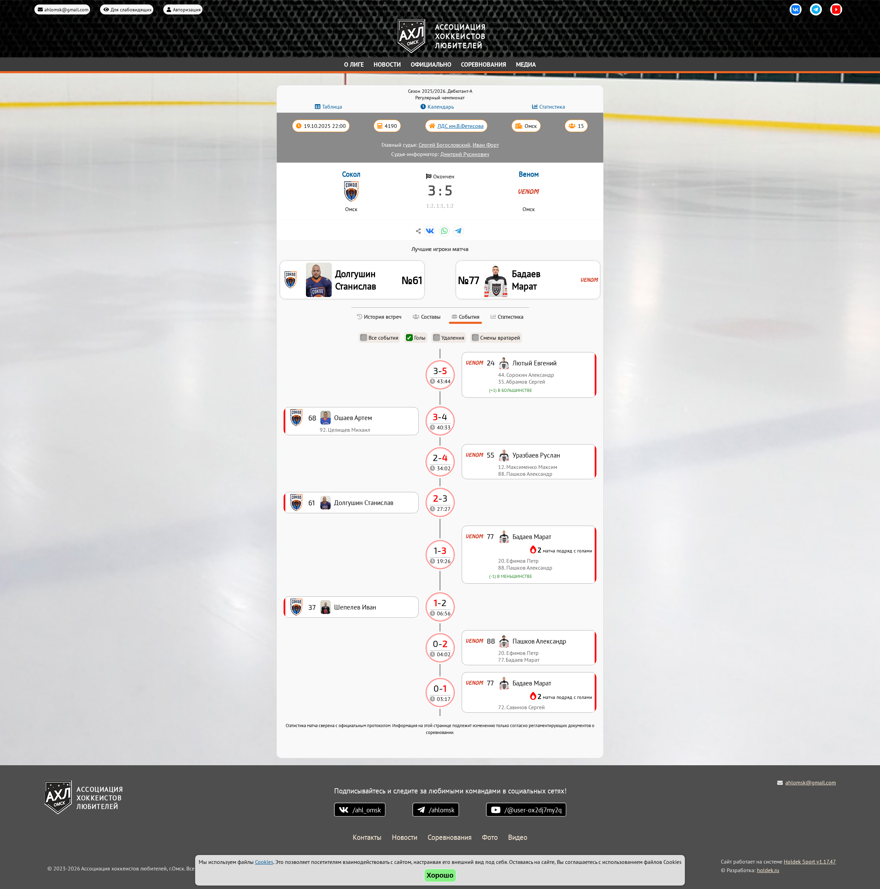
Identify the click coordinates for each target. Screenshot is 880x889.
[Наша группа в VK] (796, 9)
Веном (529, 174)
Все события (383, 337)
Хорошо (440, 875)
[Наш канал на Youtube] (836, 9)
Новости (387, 64)
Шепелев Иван (355, 607)
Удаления (452, 337)
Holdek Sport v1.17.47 (810, 861)
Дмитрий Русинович (464, 154)
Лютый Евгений (535, 363)
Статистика (552, 106)
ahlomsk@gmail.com (66, 9)
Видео (517, 837)
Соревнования (483, 64)
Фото (490, 837)
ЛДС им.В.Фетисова (461, 126)
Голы (420, 337)
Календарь (441, 106)
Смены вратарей (500, 337)
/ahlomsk (441, 809)
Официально (431, 64)
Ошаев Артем (353, 417)
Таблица (332, 106)
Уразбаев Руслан (536, 455)
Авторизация (187, 9)
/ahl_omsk (367, 809)
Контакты (367, 837)
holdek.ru (768, 870)
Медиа (526, 64)
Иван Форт (486, 144)
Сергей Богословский (444, 144)
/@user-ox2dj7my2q (533, 809)
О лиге (354, 64)
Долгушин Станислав (355, 279)
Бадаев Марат (526, 279)
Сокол (351, 174)
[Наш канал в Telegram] (816, 9)
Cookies (264, 861)
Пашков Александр (539, 641)
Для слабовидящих (131, 9)
